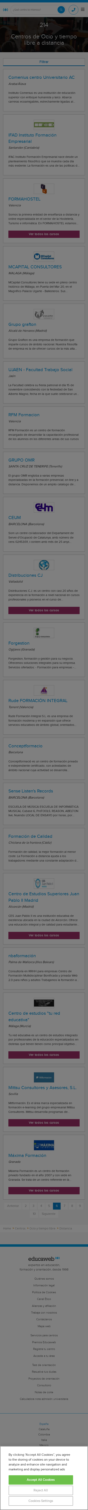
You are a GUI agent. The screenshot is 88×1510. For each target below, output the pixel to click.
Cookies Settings (40, 1501)
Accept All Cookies (41, 1480)
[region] (44, 1478)
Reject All (41, 1490)
